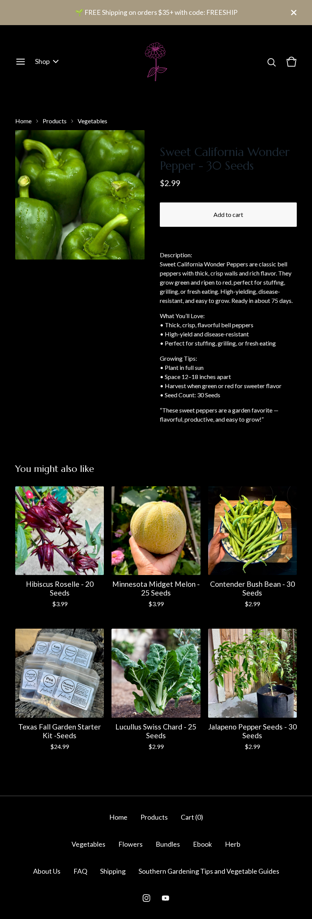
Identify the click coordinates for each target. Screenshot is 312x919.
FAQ (80, 871)
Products (55, 120)
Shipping (113, 871)
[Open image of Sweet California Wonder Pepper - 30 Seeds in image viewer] (80, 195)
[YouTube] (165, 898)
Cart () (192, 817)
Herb (232, 844)
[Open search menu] (272, 61)
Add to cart (228, 214)
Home (23, 120)
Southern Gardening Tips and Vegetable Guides (208, 871)
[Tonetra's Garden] (156, 61)
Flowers (130, 844)
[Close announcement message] (294, 12)
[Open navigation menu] (20, 61)
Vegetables (92, 120)
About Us (46, 871)
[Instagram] (146, 898)
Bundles (168, 844)
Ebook (202, 844)
